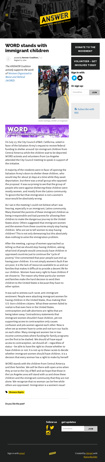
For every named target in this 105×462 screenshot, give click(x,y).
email (22, 453)
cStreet (89, 453)
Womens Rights (16, 392)
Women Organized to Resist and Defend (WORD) (18, 77)
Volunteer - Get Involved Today (85, 63)
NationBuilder (90, 457)
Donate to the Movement (85, 49)
